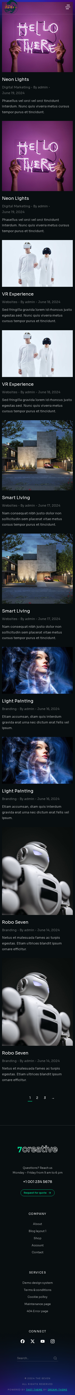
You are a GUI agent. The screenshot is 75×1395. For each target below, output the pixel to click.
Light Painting (17, 701)
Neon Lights (15, 79)
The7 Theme (34, 1389)
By (40, 87)
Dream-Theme (57, 1389)
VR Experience (18, 294)
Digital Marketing (16, 87)
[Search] (55, 1358)
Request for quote (35, 1192)
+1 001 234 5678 (37, 1182)
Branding (9, 709)
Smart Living (16, 497)
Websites (9, 302)
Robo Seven (15, 922)
